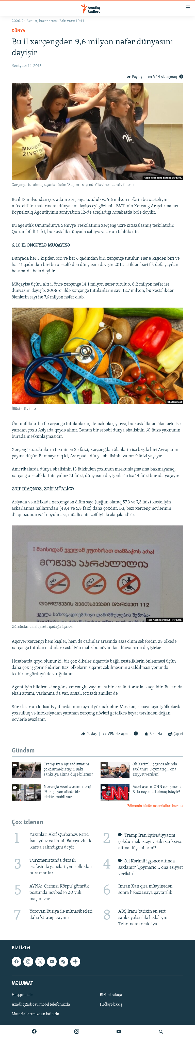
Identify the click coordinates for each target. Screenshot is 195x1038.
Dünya (18, 31)
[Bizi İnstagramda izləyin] (77, 1031)
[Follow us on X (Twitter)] (40, 962)
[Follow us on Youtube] (52, 962)
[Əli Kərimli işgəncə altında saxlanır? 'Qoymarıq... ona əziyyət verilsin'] (115, 770)
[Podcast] (75, 962)
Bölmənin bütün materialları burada (155, 806)
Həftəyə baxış (111, 1005)
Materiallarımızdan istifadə (35, 1014)
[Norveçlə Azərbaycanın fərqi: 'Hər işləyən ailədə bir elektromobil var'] (26, 792)
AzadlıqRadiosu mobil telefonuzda (41, 1005)
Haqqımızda (22, 995)
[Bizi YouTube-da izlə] (119, 1031)
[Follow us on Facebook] (16, 962)
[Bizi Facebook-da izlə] (34, 1031)
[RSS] (63, 962)
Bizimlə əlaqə (111, 995)
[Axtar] (161, 1031)
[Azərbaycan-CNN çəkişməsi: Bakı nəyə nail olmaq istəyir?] (115, 792)
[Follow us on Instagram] (28, 962)
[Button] (134, 77)
